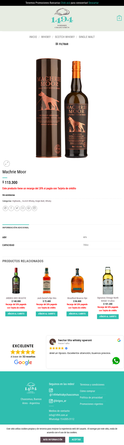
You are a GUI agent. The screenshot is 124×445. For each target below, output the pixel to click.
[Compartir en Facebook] (11, 208)
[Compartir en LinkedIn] (34, 208)
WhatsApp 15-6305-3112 (61, 419)
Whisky (46, 37)
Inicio (33, 37)
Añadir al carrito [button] (16, 314)
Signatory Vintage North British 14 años (108, 299)
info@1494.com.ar (58, 415)
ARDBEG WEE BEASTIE (16, 298)
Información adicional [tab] (15, 227)
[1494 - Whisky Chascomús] (62, 18)
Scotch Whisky (65, 37)
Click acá (66, 2)
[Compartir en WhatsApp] (5, 208)
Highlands (16, 201)
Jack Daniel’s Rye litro (46, 298)
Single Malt (87, 37)
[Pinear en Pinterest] (28, 208)
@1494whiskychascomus (64, 394)
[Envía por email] (23, 208)
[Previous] (2, 296)
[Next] (121, 296)
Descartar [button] (94, 2)
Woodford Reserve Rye (77, 298)
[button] (119, 18)
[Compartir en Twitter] (17, 208)
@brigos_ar (59, 400)
